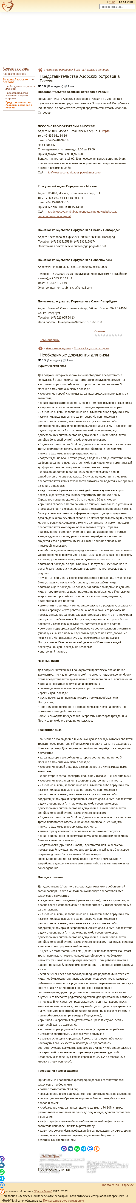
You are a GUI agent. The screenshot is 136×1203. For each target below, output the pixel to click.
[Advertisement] (68, 40)
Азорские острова (14, 73)
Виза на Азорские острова (15, 80)
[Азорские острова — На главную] (8, 6)
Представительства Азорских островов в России (19, 105)
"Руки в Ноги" (43, 1191)
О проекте (127, 1185)
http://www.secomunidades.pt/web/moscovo (73, 172)
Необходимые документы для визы (20, 87)
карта (106, 131)
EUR (112, 2)
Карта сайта (111, 1185)
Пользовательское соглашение (63, 1200)
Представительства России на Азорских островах (16, 96)
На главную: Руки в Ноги (40, 70)
